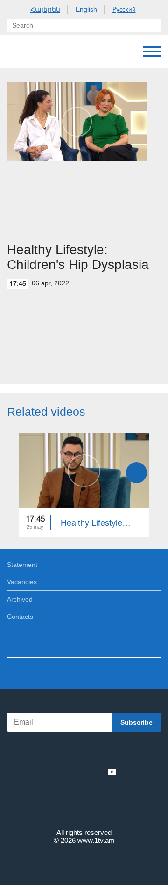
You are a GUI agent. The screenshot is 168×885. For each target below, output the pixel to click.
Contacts (20, 616)
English (86, 9)
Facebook (51, 772)
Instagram (96, 772)
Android (110, 751)
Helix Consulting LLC (84, 862)
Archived (20, 599)
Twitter (65, 772)
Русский (124, 9)
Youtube (112, 772)
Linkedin (80, 772)
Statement (22, 564)
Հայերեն (45, 9)
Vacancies (22, 582)
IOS (58, 751)
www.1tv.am (96, 840)
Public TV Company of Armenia (16, 51)
